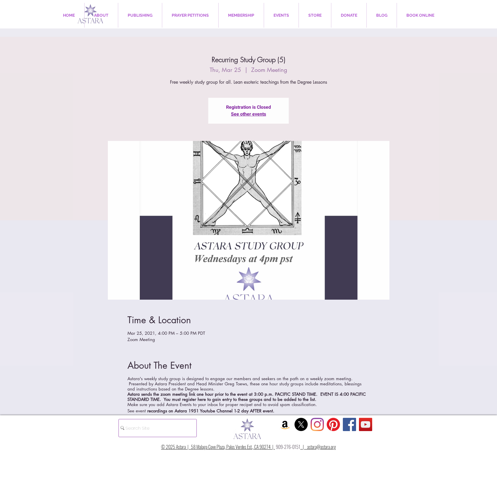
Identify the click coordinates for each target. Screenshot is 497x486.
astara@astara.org (321, 446)
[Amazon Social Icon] (285, 424)
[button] (101, 15)
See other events (248, 114)
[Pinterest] (333, 424)
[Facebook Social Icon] (349, 424)
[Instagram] (317, 424)
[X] (301, 424)
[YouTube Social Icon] (365, 424)
